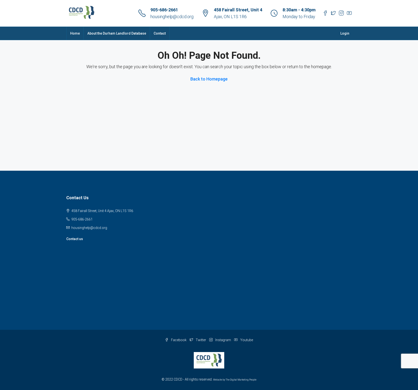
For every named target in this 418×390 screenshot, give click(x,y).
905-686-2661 (164, 9)
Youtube (246, 340)
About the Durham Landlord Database (116, 33)
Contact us (74, 239)
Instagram (223, 340)
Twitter (201, 340)
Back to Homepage (209, 78)
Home (75, 33)
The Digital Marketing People (241, 379)
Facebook (178, 340)
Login (344, 33)
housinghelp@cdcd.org (172, 16)
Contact (160, 33)
